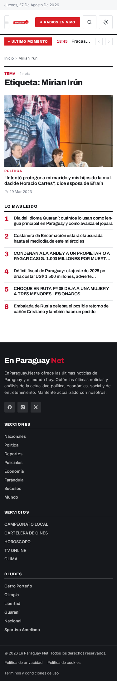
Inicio (9, 58)
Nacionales (15, 436)
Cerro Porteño (18, 585)
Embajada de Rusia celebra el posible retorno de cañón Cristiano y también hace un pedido (61, 309)
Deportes (13, 453)
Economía (14, 471)
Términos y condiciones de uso (31, 673)
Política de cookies (63, 662)
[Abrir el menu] (6, 22)
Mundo (11, 497)
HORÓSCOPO (17, 541)
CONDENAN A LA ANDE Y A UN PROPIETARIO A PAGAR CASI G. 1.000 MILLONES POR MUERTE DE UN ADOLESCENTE (62, 256)
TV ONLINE (15, 550)
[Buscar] (89, 22)
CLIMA (10, 558)
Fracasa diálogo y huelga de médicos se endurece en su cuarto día (80, 41)
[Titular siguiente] (109, 41)
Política (13, 171)
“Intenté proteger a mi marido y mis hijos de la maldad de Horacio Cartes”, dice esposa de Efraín (58, 180)
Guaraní (11, 612)
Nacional (12, 620)
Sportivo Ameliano (22, 629)
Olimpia (11, 594)
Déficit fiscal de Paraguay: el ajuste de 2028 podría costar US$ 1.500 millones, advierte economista (60, 273)
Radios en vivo (59, 22)
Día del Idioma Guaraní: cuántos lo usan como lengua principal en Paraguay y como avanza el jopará (63, 221)
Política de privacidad (23, 662)
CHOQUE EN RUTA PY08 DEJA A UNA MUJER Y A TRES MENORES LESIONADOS (61, 291)
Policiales (13, 462)
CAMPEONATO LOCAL (26, 524)
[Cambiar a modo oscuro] (106, 22)
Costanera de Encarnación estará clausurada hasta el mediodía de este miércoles (58, 238)
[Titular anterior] (99, 41)
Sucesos (12, 488)
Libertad (12, 603)
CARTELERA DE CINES (26, 532)
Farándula (13, 479)
